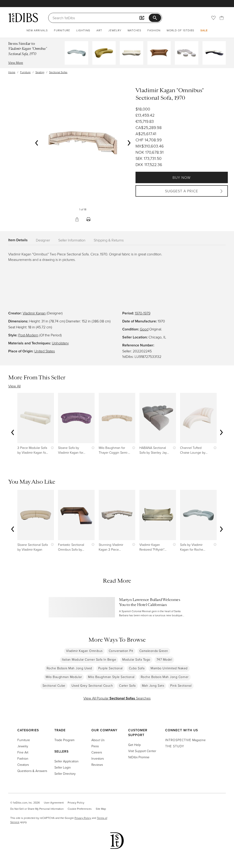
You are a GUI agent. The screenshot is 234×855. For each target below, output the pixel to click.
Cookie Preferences (80, 809)
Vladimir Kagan (34, 313)
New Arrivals (37, 30)
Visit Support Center (142, 751)
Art (99, 30)
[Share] (77, 219)
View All (14, 386)
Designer (43, 240)
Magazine (185, 740)
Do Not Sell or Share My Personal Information (37, 809)
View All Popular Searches (117, 698)
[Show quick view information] (51, 447)
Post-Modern (28, 335)
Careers (96, 752)
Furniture (62, 30)
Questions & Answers (32, 771)
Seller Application (66, 761)
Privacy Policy (76, 802)
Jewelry (114, 30)
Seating (39, 72)
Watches (134, 30)
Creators (23, 764)
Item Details (18, 240)
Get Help (134, 744)
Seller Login (62, 767)
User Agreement (54, 802)
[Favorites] (213, 18)
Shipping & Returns (109, 240)
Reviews (97, 764)
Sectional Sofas (58, 72)
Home (11, 72)
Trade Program (64, 740)
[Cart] (222, 18)
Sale (204, 30)
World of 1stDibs (180, 30)
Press (95, 746)
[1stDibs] (23, 17)
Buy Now (182, 177)
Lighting (83, 30)
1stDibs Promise (138, 757)
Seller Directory (65, 773)
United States (44, 351)
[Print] (88, 219)
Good (144, 329)
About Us (97, 740)
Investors (97, 758)
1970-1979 (142, 313)
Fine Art (22, 752)
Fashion (153, 30)
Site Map (101, 809)
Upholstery (60, 343)
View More (15, 62)
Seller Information (71, 240)
